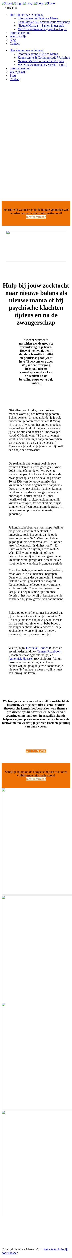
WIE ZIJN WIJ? (36, 751)
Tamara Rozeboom (49, 651)
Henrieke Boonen (37, 647)
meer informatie (36, 217)
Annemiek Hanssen (21, 658)
